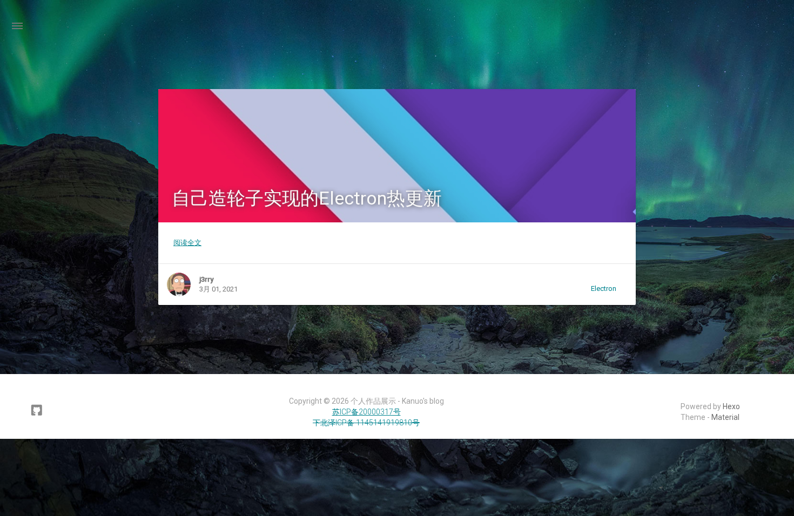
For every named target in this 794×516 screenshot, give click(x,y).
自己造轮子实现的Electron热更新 (307, 198)
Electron (603, 288)
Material (725, 417)
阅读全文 (187, 243)
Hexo (731, 406)
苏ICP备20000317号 (366, 412)
